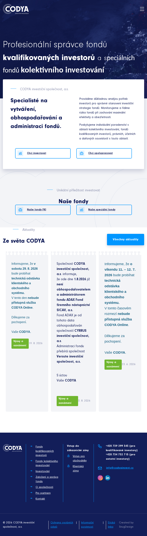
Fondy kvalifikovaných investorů (45, 451)
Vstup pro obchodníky (80, 458)
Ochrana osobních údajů (62, 525)
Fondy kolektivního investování (47, 463)
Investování (43, 471)
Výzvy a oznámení (19, 343)
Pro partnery (43, 493)
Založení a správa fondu (47, 479)
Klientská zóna (78, 468)
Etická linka (111, 525)
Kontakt (40, 498)
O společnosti (44, 487)
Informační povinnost (87, 525)
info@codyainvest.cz (119, 468)
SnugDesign (126, 527)
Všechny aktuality (125, 239)
